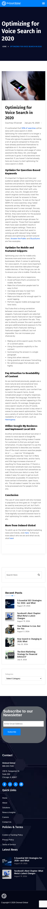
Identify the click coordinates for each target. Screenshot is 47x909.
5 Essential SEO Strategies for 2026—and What (29, 601)
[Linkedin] (21, 784)
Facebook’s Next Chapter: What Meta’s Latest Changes (29, 616)
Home (4, 47)
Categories (9, 674)
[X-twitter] (15, 784)
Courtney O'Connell (13, 123)
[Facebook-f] (4, 784)
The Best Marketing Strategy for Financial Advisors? (27, 654)
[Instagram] (10, 784)
